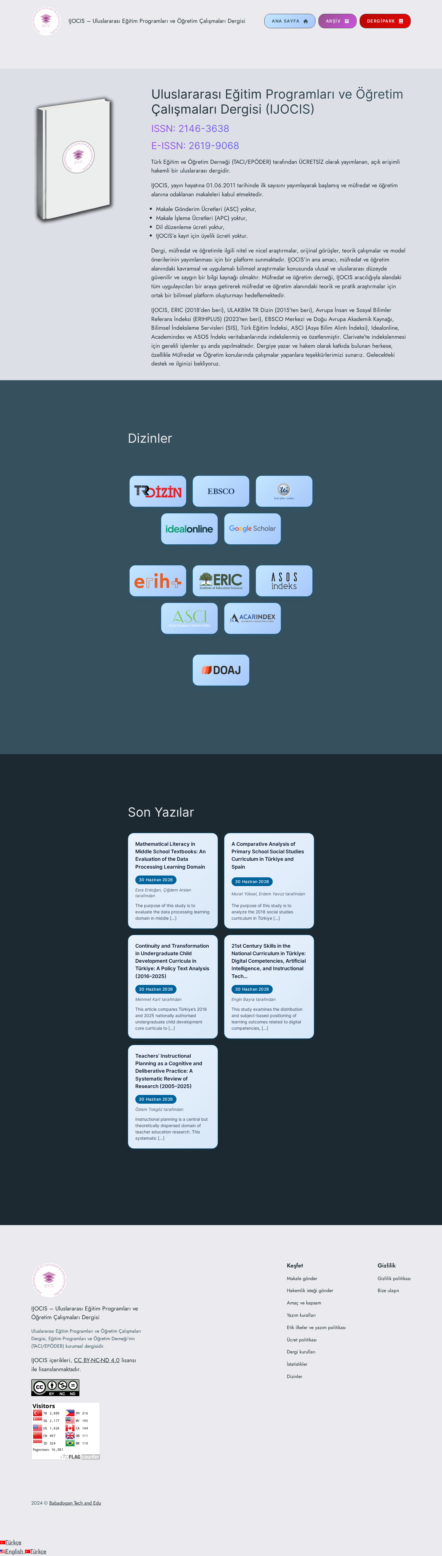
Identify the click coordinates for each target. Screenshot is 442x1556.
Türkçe (13, 1542)
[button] (289, 21)
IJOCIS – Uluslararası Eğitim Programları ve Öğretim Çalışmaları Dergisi (157, 21)
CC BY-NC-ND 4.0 (97, 1360)
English (15, 1551)
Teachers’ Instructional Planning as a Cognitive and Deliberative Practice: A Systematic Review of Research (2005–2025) (168, 1071)
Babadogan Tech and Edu (75, 1502)
